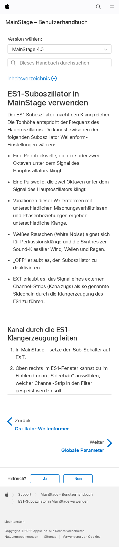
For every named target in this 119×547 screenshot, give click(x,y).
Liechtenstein (14, 522)
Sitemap (50, 537)
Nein (78, 479)
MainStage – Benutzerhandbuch (46, 22)
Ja (45, 479)
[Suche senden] (14, 63)
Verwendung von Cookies (82, 537)
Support (24, 495)
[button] (98, 7)
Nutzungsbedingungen (21, 537)
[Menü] (112, 7)
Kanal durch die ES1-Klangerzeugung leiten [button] (42, 333)
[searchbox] (60, 62)
